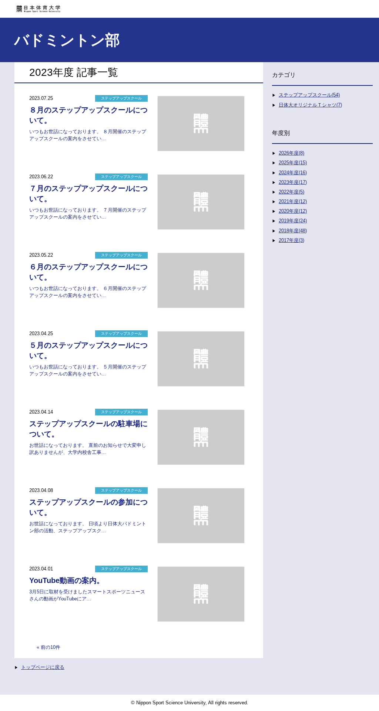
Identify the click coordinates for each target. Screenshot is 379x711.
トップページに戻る (42, 667)
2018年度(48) (293, 230)
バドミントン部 (67, 40)
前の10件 (50, 647)
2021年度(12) (293, 201)
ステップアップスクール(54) (309, 95)
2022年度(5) (291, 192)
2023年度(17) (293, 182)
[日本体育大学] (189, 6)
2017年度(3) (291, 240)
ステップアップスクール (121, 98)
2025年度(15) (293, 162)
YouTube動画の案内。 (66, 580)
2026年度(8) (291, 153)
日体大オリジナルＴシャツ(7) (310, 105)
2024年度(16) (293, 172)
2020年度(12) (293, 211)
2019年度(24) (293, 220)
